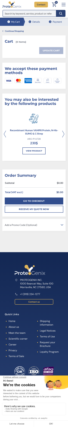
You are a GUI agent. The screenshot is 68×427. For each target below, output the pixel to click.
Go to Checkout (34, 201)
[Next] (63, 134)
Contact (41, 4)
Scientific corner (18, 338)
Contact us (34, 301)
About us (14, 327)
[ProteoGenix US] (12, 4)
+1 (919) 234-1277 (30, 294)
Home (12, 321)
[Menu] (63, 4)
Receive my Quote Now (34, 209)
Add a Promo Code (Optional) (21, 224)
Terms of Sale (16, 356)
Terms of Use (47, 336)
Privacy (13, 350)
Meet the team (17, 333)
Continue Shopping (14, 31)
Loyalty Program (49, 351)
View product (34, 151)
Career (12, 344)
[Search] (60, 13)
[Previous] (5, 134)
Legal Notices (48, 330)
